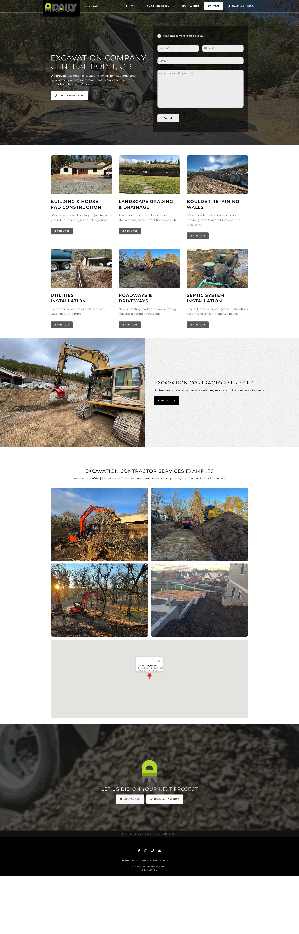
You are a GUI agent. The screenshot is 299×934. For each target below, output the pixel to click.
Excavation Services (159, 6)
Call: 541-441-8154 (71, 95)
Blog (135, 860)
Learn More (62, 231)
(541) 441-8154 (242, 6)
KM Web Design (149, 870)
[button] (149, 676)
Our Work (190, 6)
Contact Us (166, 400)
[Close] (159, 660)
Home (130, 6)
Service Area (149, 860)
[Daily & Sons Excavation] (61, 11)
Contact (213, 6)
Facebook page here (212, 478)
